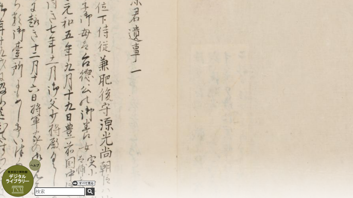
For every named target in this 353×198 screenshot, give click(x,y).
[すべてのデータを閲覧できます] (83, 183)
